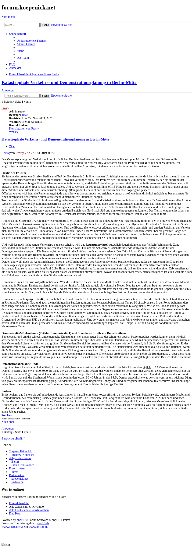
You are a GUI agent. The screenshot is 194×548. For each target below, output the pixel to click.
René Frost (7, 415)
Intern (14, 471)
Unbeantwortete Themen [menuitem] (31, 40)
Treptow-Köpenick (20, 451)
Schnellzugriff (17, 33)
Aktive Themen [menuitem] (26, 44)
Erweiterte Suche (61, 24)
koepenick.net (19, 478)
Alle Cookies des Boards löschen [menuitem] (29, 510)
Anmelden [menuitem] (15, 67)
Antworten (8, 90)
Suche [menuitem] (20, 50)
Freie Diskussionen (22, 465)
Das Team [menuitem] (23, 57)
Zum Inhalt (8, 16)
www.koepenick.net (14, 526)
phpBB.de (43, 523)
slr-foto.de (17, 482)
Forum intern (17, 468)
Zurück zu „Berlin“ (13, 438)
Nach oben (8, 421)
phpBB (21, 519)
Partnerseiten (16, 475)
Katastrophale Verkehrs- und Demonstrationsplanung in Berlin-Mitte (69, 82)
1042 (25, 114)
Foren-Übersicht (19, 503)
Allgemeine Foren (20, 458)
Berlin (15, 461)
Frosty (5, 108)
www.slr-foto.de (38, 526)
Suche (45, 24)
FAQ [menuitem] (12, 64)
